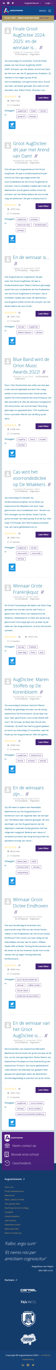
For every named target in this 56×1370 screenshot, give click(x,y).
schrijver (34, 219)
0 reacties (14, 105)
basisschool (36, 755)
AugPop (21, 439)
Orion (32, 439)
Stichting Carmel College (17, 1208)
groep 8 (21, 116)
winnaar (32, 116)
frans (33, 652)
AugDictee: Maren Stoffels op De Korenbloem (31, 685)
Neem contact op (24, 1145)
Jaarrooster (10, 1220)
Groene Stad (22, 867)
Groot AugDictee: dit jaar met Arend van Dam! (31, 149)
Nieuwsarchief (11, 1229)
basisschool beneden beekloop (30, 1114)
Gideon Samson (25, 332)
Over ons (9, 1187)
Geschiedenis (21, 1163)
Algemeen (35, 54)
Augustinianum (31, 3)
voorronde (36, 553)
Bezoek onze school (25, 1154)
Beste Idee (22, 861)
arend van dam (23, 225)
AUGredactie (21, 54)
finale (33, 111)
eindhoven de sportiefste (28, 996)
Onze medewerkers (14, 1191)
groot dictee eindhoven (27, 980)
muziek (43, 439)
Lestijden (9, 1212)
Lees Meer (43, 97)
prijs (41, 652)
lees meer (44, 18)
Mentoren (10, 1195)
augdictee (22, 111)
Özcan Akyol (22, 990)
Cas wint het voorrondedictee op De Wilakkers (29, 478)
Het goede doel (12, 1204)
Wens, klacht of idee (14, 1199)
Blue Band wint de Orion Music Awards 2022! (31, 365)
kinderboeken (40, 225)
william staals (34, 985)
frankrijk (32, 647)
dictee (43, 111)
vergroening (22, 872)
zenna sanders (35, 1109)
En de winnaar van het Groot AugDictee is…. (31, 1029)
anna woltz (22, 553)
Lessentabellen (12, 1216)
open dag (22, 652)
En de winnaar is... (31, 257)
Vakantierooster (12, 1224)
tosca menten (37, 1103)
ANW (34, 861)
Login (48, 3)
